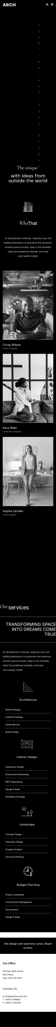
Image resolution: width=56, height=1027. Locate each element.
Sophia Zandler (13, 448)
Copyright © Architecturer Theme (28, 954)
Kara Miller (10, 365)
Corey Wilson (12, 282)
